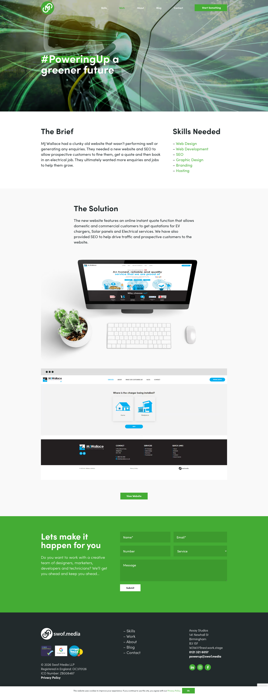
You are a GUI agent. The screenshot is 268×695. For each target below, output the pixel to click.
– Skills (129, 630)
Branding (184, 165)
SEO (179, 154)
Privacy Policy (50, 677)
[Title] (47, 7)
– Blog (129, 647)
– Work (129, 636)
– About (130, 641)
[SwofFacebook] (208, 667)
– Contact (132, 652)
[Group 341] (192, 667)
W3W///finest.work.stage (206, 647)
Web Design (186, 143)
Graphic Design (189, 159)
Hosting (182, 170)
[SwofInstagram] (200, 667)
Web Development (192, 148)
